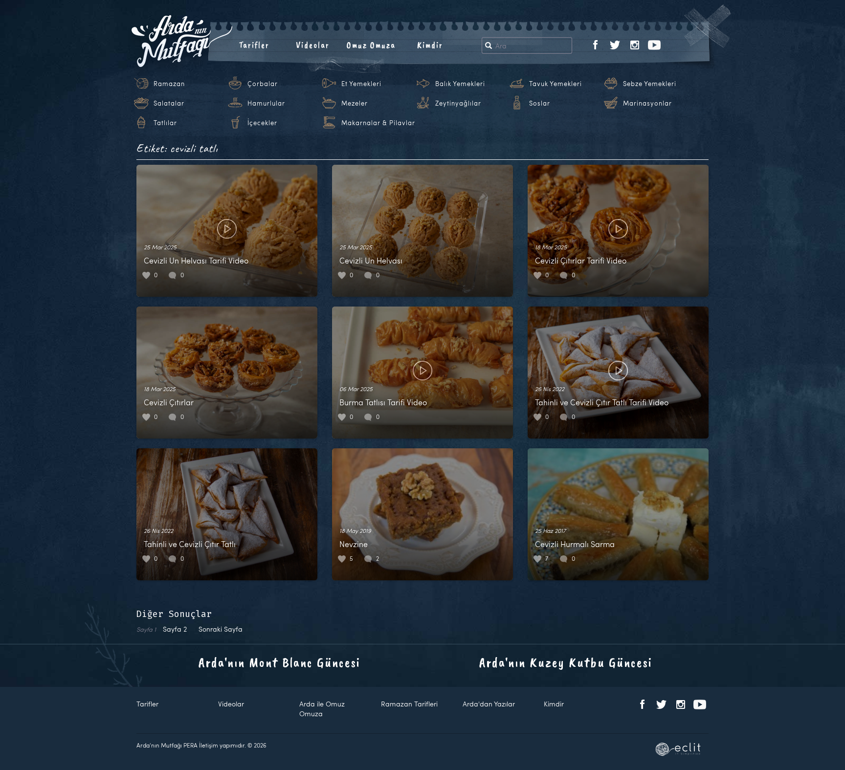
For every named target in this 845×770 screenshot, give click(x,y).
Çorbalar (262, 83)
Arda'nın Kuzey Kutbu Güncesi (565, 662)
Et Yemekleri (361, 83)
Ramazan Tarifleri (409, 703)
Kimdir (430, 45)
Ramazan (169, 83)
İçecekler (262, 122)
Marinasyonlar (647, 103)
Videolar (313, 45)
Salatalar (169, 103)
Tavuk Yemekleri (555, 83)
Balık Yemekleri (460, 83)
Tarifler (254, 45)
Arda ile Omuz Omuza (322, 708)
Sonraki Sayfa (221, 629)
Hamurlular (266, 103)
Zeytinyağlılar (458, 103)
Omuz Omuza (371, 45)
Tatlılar (165, 122)
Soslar (539, 103)
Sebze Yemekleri (649, 83)
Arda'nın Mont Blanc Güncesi (279, 662)
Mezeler (354, 103)
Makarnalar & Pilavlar (378, 122)
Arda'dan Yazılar (489, 703)
